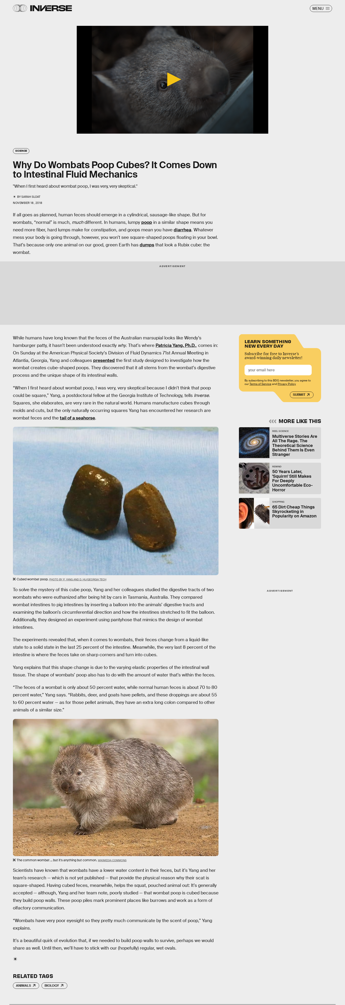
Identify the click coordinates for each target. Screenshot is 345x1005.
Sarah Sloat (30, 197)
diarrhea (182, 230)
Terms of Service (260, 384)
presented (104, 360)
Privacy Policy (287, 384)
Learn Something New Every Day (268, 343)
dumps (147, 245)
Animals (23, 985)
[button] (172, 79)
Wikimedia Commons (112, 860)
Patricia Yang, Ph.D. (176, 345)
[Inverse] (51, 8)
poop (146, 222)
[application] (172, 80)
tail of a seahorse (77, 418)
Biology (52, 985)
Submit (299, 394)
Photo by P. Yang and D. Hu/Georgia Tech (77, 579)
